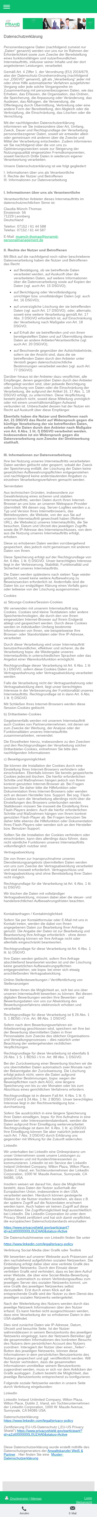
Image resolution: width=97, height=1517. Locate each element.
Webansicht (84, 1502)
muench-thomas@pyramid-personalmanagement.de (31, 238)
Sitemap (36, 1498)
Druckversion (19, 1498)
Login (88, 1498)
